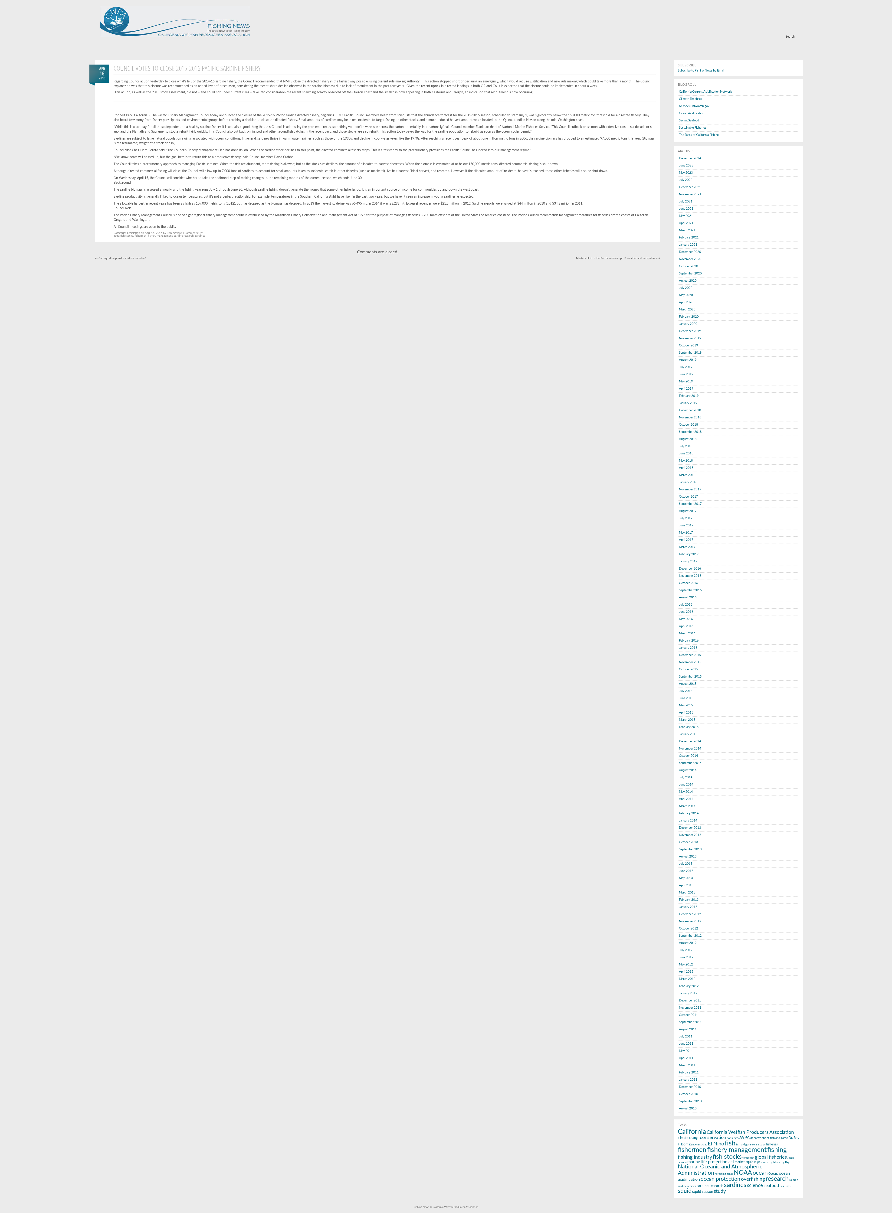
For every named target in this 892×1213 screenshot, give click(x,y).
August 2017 (688, 511)
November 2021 (690, 194)
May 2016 (686, 619)
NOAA (743, 1173)
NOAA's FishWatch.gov (694, 106)
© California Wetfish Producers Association (453, 1207)
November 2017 (690, 489)
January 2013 (688, 907)
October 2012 (688, 928)
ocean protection (720, 1179)
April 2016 (686, 626)
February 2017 (689, 554)
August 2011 (688, 1029)
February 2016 (689, 640)
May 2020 (686, 295)
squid (685, 1191)
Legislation (133, 233)
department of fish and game (769, 1138)
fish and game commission (750, 1144)
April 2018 (686, 468)
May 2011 (686, 1051)
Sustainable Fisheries (692, 127)
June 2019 (686, 374)
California (692, 1131)
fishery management (160, 235)
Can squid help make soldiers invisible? (120, 258)
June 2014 (686, 784)
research (777, 1179)
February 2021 (689, 237)
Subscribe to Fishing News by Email (701, 70)
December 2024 (690, 158)
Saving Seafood (689, 120)
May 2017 (686, 532)
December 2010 (690, 1087)
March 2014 (687, 806)
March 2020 (687, 309)
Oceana (773, 1173)
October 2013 (688, 842)
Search (790, 37)
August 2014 (688, 770)
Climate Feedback (690, 99)
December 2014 (690, 741)
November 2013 (690, 835)
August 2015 (688, 683)
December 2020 (690, 252)
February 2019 (689, 396)
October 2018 (688, 424)
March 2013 (687, 892)
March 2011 (687, 1065)
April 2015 (686, 712)
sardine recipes (687, 1186)
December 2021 (690, 187)
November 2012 (690, 921)
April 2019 (686, 388)
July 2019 (685, 367)
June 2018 (686, 453)
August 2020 (688, 280)
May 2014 (686, 791)
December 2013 (690, 827)
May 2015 (686, 705)
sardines (200, 235)
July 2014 (685, 777)
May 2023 (686, 172)
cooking (732, 1138)
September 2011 (690, 1022)
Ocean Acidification (691, 113)
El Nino (716, 1143)
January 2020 (688, 324)
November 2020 (690, 259)
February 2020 (689, 316)
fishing (777, 1150)
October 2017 (688, 496)
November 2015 (690, 662)
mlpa (757, 1162)
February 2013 (689, 899)
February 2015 (689, 727)
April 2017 (686, 539)
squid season (702, 1191)
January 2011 (688, 1079)
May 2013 (686, 878)
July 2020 (685, 288)
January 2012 (688, 993)
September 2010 (690, 1101)
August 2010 (688, 1108)
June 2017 (686, 525)
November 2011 (690, 1007)
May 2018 (686, 460)
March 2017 (687, 547)
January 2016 (688, 647)
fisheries (772, 1144)
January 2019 (688, 403)
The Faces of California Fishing (699, 135)
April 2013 (686, 885)
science (755, 1185)
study (720, 1191)
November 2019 (690, 338)
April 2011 (686, 1058)
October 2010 (688, 1094)
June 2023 (686, 165)
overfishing (753, 1179)
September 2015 (690, 676)
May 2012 (686, 964)
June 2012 (686, 957)
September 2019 (690, 352)
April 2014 (686, 799)
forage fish (748, 1158)
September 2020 (690, 273)
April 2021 (686, 223)
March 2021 (687, 230)
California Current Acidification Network (705, 91)
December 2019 (690, 331)
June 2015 (686, 698)
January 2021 (688, 244)
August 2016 (688, 597)
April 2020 (686, 302)
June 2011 (686, 1043)
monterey (767, 1162)
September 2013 (690, 849)
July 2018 (685, 446)
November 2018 (690, 417)
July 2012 (685, 950)
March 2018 (687, 475)
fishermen (140, 235)
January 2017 (688, 561)
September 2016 (690, 590)
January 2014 (688, 820)
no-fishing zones (724, 1174)
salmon (793, 1179)
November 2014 (690, 748)
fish (730, 1143)
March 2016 (687, 633)
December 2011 (690, 1000)
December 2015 (690, 655)
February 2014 (689, 813)
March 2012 (687, 979)
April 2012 (686, 971)
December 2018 (690, 410)
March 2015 (687, 719)
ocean (760, 1173)
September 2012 (690, 935)
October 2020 (688, 266)
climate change (688, 1138)
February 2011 (689, 1072)
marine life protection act (710, 1162)
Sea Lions (785, 1186)
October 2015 (688, 669)
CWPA (743, 1138)
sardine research (184, 235)
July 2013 (685, 863)
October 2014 (688, 755)
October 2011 (688, 1015)
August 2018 (688, 439)
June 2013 (686, 871)
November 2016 (690, 575)
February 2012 (689, 986)
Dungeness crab (698, 1144)
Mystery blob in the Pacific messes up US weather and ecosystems (618, 258)
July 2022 (685, 180)
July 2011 (685, 1036)
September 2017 (690, 503)
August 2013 (688, 856)
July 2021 (685, 201)
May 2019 (686, 381)
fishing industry (695, 1157)
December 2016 (690, 568)
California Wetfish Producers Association (750, 1132)
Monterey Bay (781, 1162)
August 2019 (688, 360)
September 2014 (690, 763)
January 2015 (688, 734)
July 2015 (685, 691)
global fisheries (771, 1157)
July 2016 (685, 604)
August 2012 (688, 943)
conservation (713, 1137)
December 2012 (690, 914)
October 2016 (688, 583)
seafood (771, 1186)
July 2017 (685, 518)
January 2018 (688, 482)
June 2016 (686, 611)
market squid (744, 1162)
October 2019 (688, 345)
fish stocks (126, 235)
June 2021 (686, 208)
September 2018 (690, 432)
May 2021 (686, 216)
